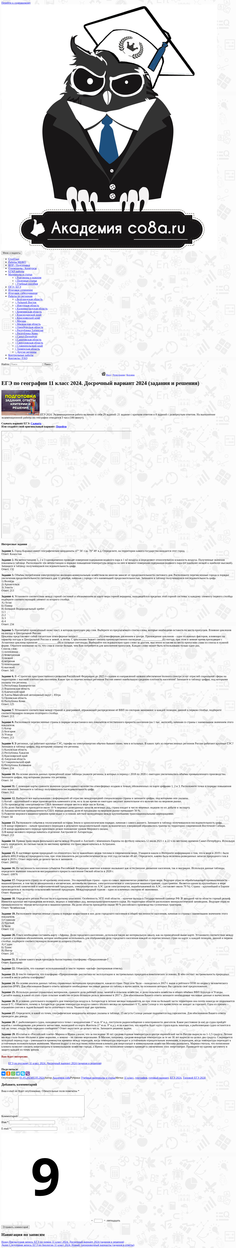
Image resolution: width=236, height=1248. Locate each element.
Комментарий (9, 1116)
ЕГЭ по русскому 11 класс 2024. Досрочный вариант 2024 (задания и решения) (54, 1063)
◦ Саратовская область (28, 339)
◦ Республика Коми (26, 333)
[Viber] (28, 1073)
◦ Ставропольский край (29, 345)
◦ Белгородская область (29, 299)
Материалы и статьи (20, 274)
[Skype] (23, 1073)
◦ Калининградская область (31, 308)
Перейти (61, 426)
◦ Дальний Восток (25, 302)
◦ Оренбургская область (29, 327)
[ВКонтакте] (3, 1073)
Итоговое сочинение (20, 289)
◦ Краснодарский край (28, 314)
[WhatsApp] (13, 1073)
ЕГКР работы (16, 271)
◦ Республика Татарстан (29, 330)
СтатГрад (13, 258)
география (141, 1077)
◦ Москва (20, 320)
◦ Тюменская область (27, 348)
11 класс (129, 1077)
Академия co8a (61, 1077)
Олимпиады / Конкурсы (22, 268)
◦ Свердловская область (29, 342)
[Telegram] (18, 1073)
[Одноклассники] (8, 1073)
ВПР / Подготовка (19, 265)
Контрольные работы (20, 355)
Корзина (130, 375)
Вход (108, 375)
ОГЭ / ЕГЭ (14, 286)
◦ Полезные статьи (26, 280)
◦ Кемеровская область (28, 311)
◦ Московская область (28, 324)
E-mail (6, 1128)
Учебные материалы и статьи (98, 1077)
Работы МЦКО (17, 262)
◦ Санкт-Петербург (26, 336)
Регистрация (119, 375)
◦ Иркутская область (27, 305)
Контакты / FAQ (17, 358)
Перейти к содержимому (16, 2)
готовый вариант (159, 1077)
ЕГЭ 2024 (175, 1077)
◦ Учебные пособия (26, 283)
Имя (4, 1122)
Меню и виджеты (12, 253)
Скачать (36, 423)
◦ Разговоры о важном (28, 277)
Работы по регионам (20, 296)
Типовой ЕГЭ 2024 (194, 1077)
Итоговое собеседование (22, 293)
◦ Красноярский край (27, 317)
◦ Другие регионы (25, 351)
